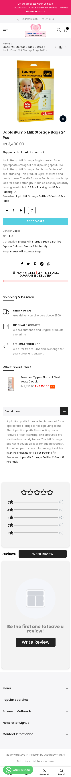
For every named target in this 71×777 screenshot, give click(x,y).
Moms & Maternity (36, 246)
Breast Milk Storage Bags (25, 251)
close (65, 7)
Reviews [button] (8, 553)
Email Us (49, 18)
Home (6, 43)
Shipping (8, 152)
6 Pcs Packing (43, 453)
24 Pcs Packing (37, 187)
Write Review (42, 553)
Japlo (16, 231)
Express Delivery (13, 246)
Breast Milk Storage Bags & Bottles (23, 47)
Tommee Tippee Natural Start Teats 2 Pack (40, 379)
